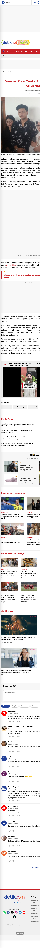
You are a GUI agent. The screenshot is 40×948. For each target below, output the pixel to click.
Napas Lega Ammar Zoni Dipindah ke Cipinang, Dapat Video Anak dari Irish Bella (17, 444)
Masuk (36, 2)
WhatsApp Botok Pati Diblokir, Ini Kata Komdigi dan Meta (12, 541)
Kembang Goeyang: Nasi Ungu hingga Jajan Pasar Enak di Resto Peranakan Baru (28, 575)
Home (9, 51)
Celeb (12, 72)
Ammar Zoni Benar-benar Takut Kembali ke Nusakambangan (16, 431)
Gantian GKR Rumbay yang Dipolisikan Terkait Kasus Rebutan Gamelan (9, 575)
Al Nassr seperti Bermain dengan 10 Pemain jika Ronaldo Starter (12, 517)
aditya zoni (33, 407)
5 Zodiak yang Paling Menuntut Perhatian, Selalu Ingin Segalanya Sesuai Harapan (18, 638)
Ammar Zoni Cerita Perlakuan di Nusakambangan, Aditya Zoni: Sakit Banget (18, 438)
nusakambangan (20, 407)
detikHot (4, 72)
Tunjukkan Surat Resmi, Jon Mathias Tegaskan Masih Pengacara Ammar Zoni (17, 425)
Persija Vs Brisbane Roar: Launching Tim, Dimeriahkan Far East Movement (28, 598)
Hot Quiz (24, 51)
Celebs (16, 51)
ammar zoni (6, 407)
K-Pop (32, 51)
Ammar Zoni (11, 265)
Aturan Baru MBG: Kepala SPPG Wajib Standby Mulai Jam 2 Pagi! (8, 598)
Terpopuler (7, 56)
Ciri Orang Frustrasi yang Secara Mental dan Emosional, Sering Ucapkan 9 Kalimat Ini (16, 671)
